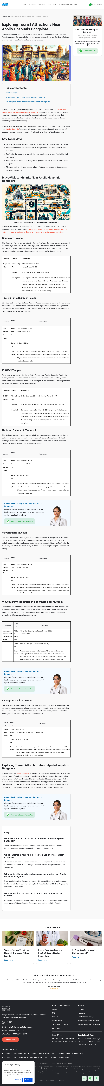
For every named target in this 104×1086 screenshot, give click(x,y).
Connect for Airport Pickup (38, 1057)
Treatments (51, 4)
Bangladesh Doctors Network (88, 1020)
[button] (8, 986)
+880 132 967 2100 (19, 1034)
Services (41, 4)
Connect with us (11, 1040)
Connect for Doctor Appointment (15, 1053)
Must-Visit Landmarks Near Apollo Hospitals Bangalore (25, 97)
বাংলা (84, 1078)
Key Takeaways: (11, 93)
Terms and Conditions (60, 1024)
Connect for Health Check (60, 1057)
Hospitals (32, 4)
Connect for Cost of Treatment (15, 1057)
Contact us (56, 1028)
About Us (55, 1017)
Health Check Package (86, 1017)
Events (54, 1009)
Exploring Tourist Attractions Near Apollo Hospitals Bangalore (28, 102)
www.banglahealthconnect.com (86, 1073)
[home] (5, 5)
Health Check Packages (68, 4)
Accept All (28, 1080)
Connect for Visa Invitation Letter (71, 1053)
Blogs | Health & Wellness (61, 1005)
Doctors (23, 4)
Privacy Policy (57, 1020)
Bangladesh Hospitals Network (89, 1024)
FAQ (53, 1013)
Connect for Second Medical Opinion (43, 1053)
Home (4, 16)
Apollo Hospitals (12, 129)
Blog (8, 16)
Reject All (18, 1080)
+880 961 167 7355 (16, 1030)
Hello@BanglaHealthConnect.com (21, 1027)
